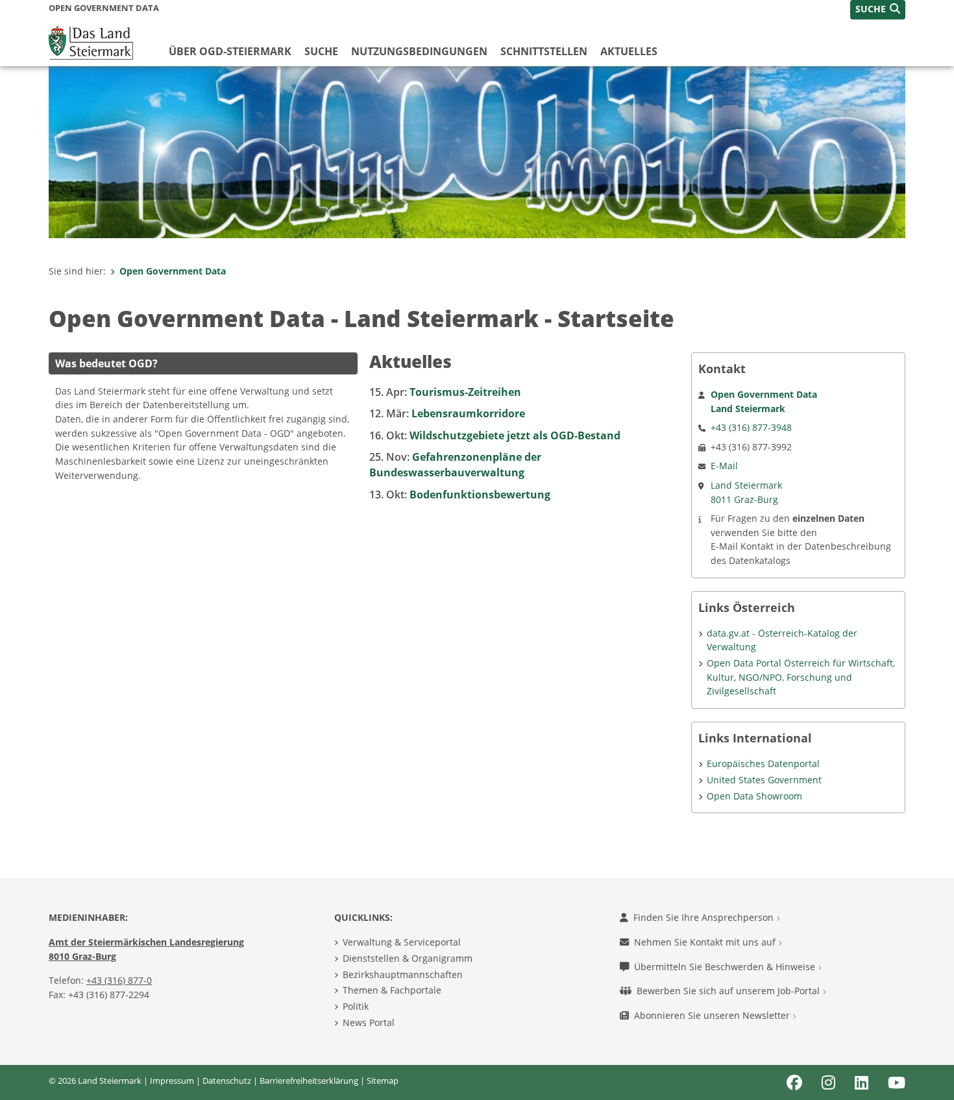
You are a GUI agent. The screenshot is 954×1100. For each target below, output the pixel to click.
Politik (356, 1006)
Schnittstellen (543, 51)
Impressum (172, 1080)
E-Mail (724, 465)
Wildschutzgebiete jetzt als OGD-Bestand (494, 435)
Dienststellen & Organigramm (407, 958)
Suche (321, 51)
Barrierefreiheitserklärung (309, 1080)
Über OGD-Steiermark (230, 51)
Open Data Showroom (754, 796)
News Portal (369, 1022)
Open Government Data (172, 271)
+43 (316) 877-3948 (751, 427)
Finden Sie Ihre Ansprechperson (704, 917)
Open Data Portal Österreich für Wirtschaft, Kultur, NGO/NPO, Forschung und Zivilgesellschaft (801, 677)
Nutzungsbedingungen (419, 51)
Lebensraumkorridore (447, 413)
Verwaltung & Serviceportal (402, 942)
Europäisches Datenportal (763, 763)
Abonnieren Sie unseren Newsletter (713, 1015)
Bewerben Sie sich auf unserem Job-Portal (729, 990)
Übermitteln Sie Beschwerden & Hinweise (726, 966)
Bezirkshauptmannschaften (403, 974)
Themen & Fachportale (392, 990)
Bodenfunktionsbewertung (459, 494)
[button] (877, 10)
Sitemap (382, 1080)
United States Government (764, 780)
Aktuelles (628, 51)
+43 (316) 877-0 (119, 980)
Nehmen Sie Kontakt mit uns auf (706, 942)
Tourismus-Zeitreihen (445, 392)
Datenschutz (226, 1080)
